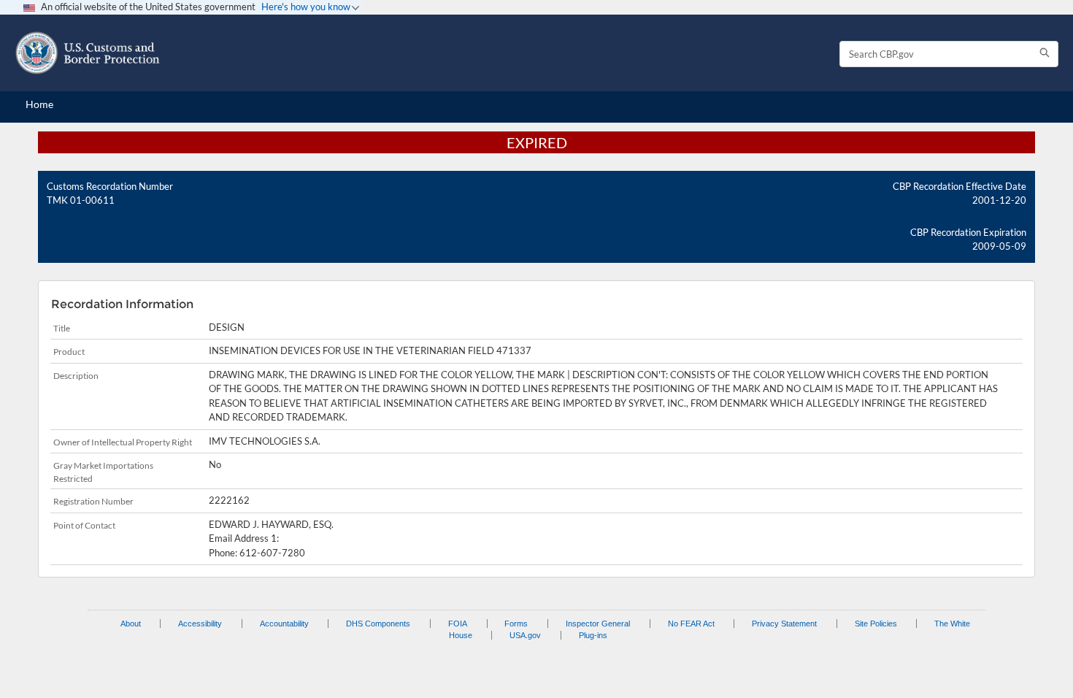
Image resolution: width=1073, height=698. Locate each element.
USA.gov (525, 635)
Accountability (284, 623)
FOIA (457, 623)
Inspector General (598, 623)
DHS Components (378, 623)
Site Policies (876, 623)
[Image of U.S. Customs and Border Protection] (88, 53)
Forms (516, 623)
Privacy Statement (784, 623)
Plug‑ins (593, 635)
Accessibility (200, 623)
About (130, 623)
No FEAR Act (691, 623)
